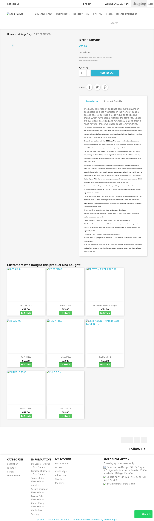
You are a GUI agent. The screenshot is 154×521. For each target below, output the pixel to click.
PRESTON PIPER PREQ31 (105, 305)
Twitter (130, 440)
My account (63, 459)
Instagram (144, 440)
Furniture (63, 14)
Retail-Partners (126, 14)
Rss (137, 440)
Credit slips (61, 471)
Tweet (97, 87)
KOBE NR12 (105, 356)
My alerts (60, 483)
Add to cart (105, 73)
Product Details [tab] (113, 101)
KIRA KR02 (26, 356)
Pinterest (105, 87)
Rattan (97, 14)
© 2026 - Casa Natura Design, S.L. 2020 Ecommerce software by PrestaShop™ (77, 519)
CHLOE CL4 (65, 408)
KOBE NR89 (65, 305)
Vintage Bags (43, 14)
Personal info (61, 463)
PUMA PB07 (65, 356)
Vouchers (60, 479)
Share (89, 87)
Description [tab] (92, 101)
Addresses (60, 475)
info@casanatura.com (124, 483)
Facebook (124, 440)
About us (35, 485)
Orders (58, 467)
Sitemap (35, 514)
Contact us (13, 3)
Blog (109, 14)
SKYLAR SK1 (26, 305)
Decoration (81, 14)
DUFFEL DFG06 (26, 408)
